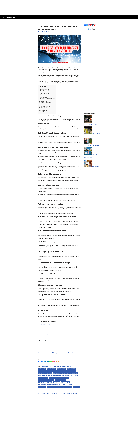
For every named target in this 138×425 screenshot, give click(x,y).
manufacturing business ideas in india (45, 382)
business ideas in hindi (59, 366)
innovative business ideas (43, 377)
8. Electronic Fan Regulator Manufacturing (47, 98)
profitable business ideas (55, 384)
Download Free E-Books (125, 17)
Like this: (43, 111)
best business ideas (44, 366)
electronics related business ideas (59, 373)
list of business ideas (52, 377)
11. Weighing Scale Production (45, 102)
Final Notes (42, 109)
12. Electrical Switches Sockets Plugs (46, 103)
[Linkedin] (47, 361)
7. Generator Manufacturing (45, 97)
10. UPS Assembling (43, 101)
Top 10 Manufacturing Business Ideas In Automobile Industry (50, 331)
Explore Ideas (40, 31)
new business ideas (56, 382)
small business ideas (42, 386)
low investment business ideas (63, 377)
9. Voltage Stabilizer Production (45, 99)
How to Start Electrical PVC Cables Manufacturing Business (50, 327)
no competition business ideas (44, 384)
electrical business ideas (61, 368)
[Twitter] (43, 361)
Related (43, 112)
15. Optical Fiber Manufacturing (45, 107)
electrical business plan (71, 368)
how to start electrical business (71, 375)
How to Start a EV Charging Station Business (47, 334)
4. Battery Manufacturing (44, 93)
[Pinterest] (91, 25)
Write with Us (134, 17)
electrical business (42, 368)
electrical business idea (51, 368)
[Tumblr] (93, 25)
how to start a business (59, 375)
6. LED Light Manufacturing (44, 96)
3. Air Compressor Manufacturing (45, 92)
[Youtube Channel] (95, 25)
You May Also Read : (43, 110)
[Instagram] (53, 361)
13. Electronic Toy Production (45, 105)
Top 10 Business (46, 31)
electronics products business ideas (45, 373)
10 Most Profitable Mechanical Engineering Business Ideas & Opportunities (57, 353)
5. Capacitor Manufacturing (44, 94)
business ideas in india (68, 366)
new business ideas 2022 (65, 382)
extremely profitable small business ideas (46, 375)
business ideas (51, 366)
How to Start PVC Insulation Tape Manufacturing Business (49, 324)
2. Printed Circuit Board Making (45, 90)
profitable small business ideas (66, 384)
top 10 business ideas (68, 386)
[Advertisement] (32, 7)
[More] (57, 361)
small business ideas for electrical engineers (55, 386)
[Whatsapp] (50, 361)
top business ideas (76, 386)
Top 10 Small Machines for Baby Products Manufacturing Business (90, 156)
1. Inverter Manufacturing (44, 89)
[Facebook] (40, 361)
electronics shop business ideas (72, 373)
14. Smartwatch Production (45, 106)
